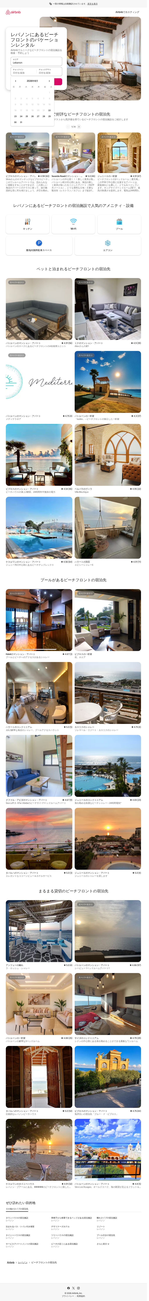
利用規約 (81, 1296)
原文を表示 (92, 3)
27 (38, 116)
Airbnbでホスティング (127, 12)
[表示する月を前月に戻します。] (16, 81)
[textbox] (23, 73)
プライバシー (68, 1296)
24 (21, 116)
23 (15, 116)
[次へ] (79, 126)
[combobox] (36, 62)
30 (15, 122)
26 (32, 116)
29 (49, 116)
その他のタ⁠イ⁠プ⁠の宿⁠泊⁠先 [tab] (17, 1209)
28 (44, 116)
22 (49, 110)
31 (21, 122)
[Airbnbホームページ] (13, 12)
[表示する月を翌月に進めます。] (49, 81)
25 (27, 116)
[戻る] (68, 126)
